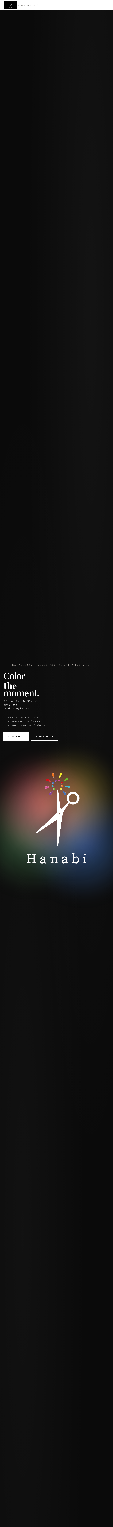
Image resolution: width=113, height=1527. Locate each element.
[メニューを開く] (106, 5)
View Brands (16, 736)
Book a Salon (44, 736)
